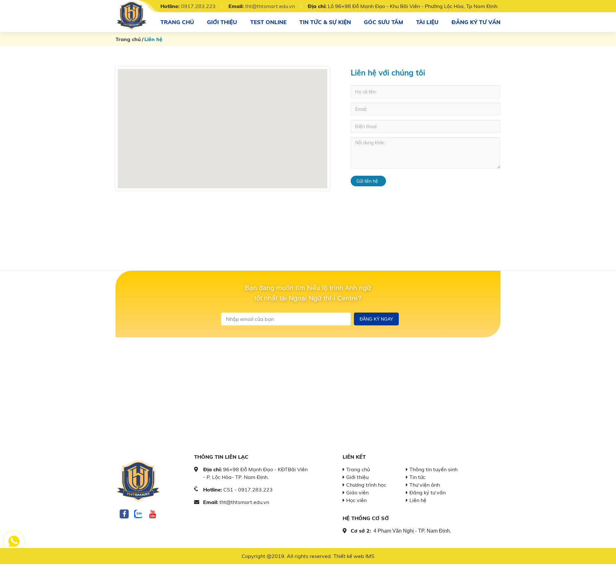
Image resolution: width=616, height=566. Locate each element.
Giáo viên (357, 492)
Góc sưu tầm (383, 22)
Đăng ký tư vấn (476, 22)
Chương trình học (366, 485)
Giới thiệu (222, 22)
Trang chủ (177, 22)
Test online (268, 22)
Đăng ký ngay (376, 319)
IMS (369, 556)
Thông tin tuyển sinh (433, 469)
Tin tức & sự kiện (325, 22)
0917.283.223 (198, 6)
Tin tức (417, 477)
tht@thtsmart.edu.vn (270, 6)
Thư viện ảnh (424, 485)
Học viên (356, 500)
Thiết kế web (348, 556)
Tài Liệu (427, 22)
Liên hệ (417, 500)
